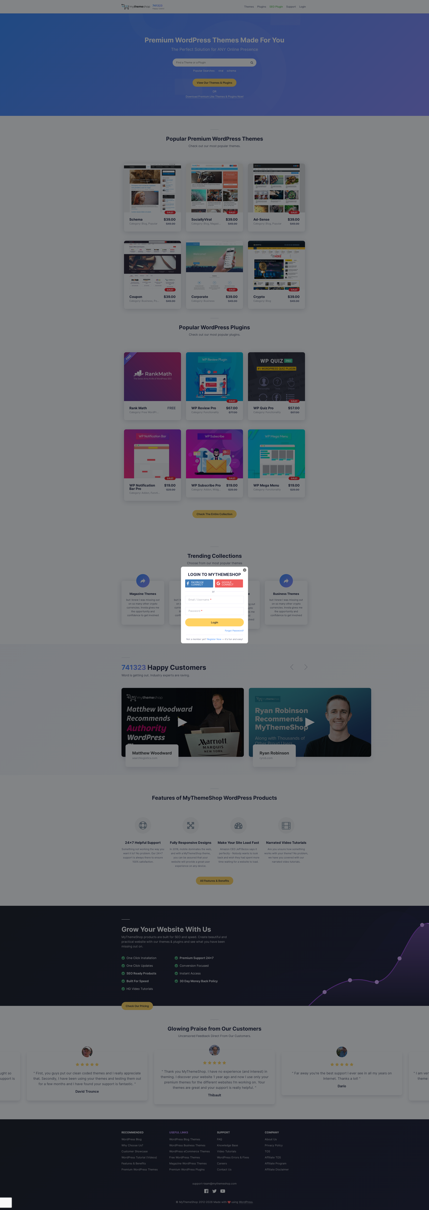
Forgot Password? (234, 630)
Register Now (214, 639)
